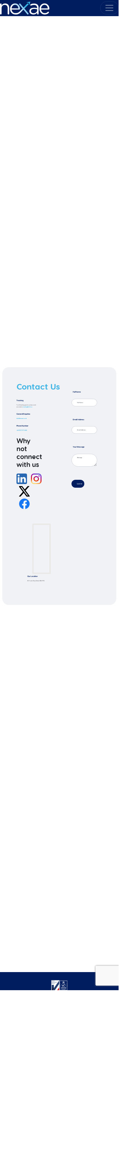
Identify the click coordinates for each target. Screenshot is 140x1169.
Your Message (78, 447)
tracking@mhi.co (27, 407)
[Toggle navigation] (109, 7)
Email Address (78, 420)
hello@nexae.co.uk (21, 418)
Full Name (77, 392)
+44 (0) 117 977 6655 (21, 430)
